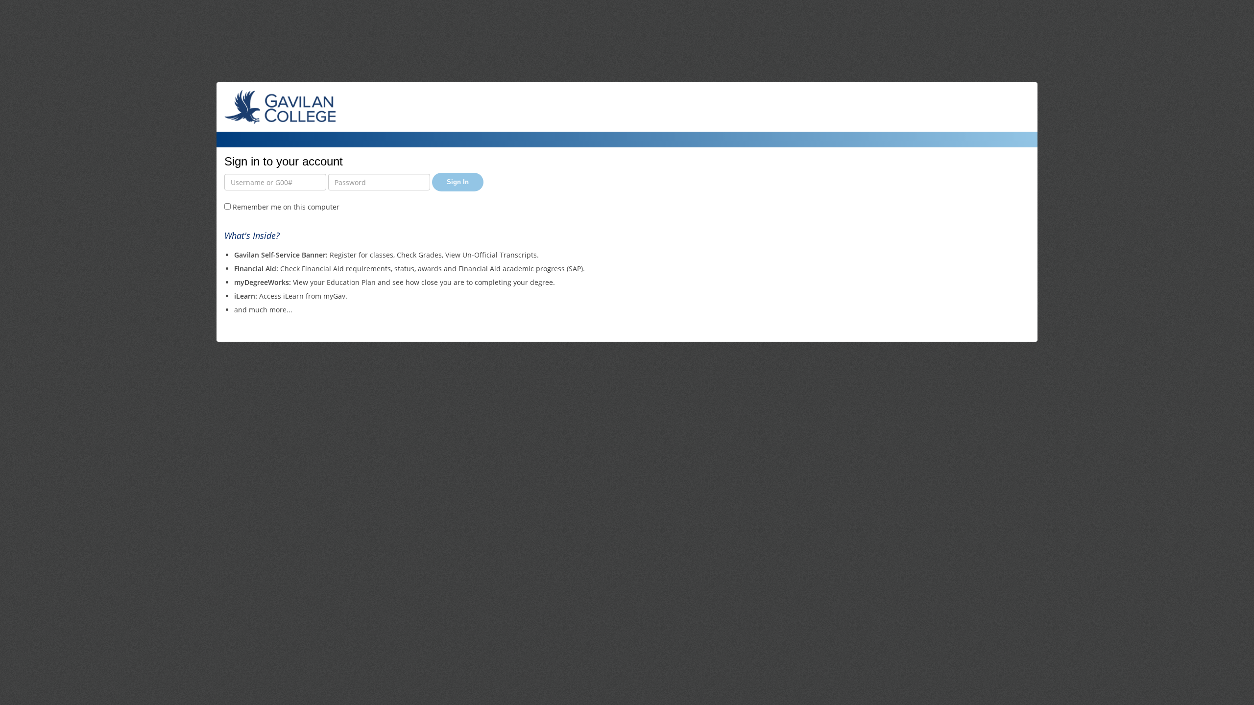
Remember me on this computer (285, 207)
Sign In (458, 182)
